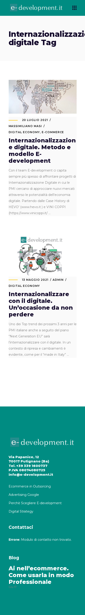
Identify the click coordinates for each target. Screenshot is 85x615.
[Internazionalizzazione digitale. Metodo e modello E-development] (43, 97)
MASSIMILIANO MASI (25, 126)
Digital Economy (24, 132)
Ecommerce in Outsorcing (30, 486)
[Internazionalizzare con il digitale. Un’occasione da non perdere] (43, 256)
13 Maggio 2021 (35, 279)
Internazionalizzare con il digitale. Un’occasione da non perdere (41, 304)
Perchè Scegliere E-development (36, 503)
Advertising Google (24, 495)
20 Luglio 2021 (35, 120)
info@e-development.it (31, 474)
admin (58, 279)
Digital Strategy (21, 511)
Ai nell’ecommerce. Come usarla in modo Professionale (41, 575)
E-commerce (53, 132)
